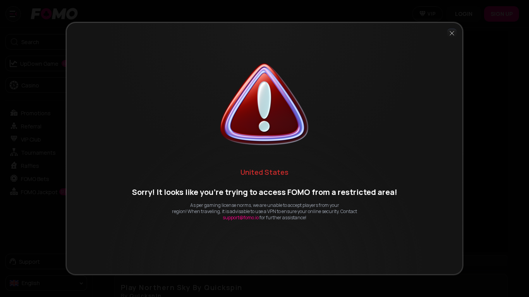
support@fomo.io (241, 217)
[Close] (452, 33)
